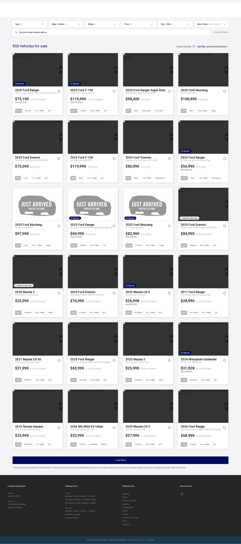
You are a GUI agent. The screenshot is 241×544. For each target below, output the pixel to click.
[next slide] (61, 69)
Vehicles (125, 494)
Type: (17, 24)
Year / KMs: (166, 24)
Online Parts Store (130, 518)
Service (125, 514)
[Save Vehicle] (58, 92)
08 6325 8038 (14, 496)
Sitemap (150, 540)
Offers (125, 511)
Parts (124, 521)
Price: (126, 24)
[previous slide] (14, 69)
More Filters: (202, 24)
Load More (120, 460)
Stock (125, 497)
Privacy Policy (136, 540)
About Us (126, 524)
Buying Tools (127, 507)
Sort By (201, 46)
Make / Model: (58, 24)
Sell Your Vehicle (129, 501)
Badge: (91, 24)
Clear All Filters (221, 32)
